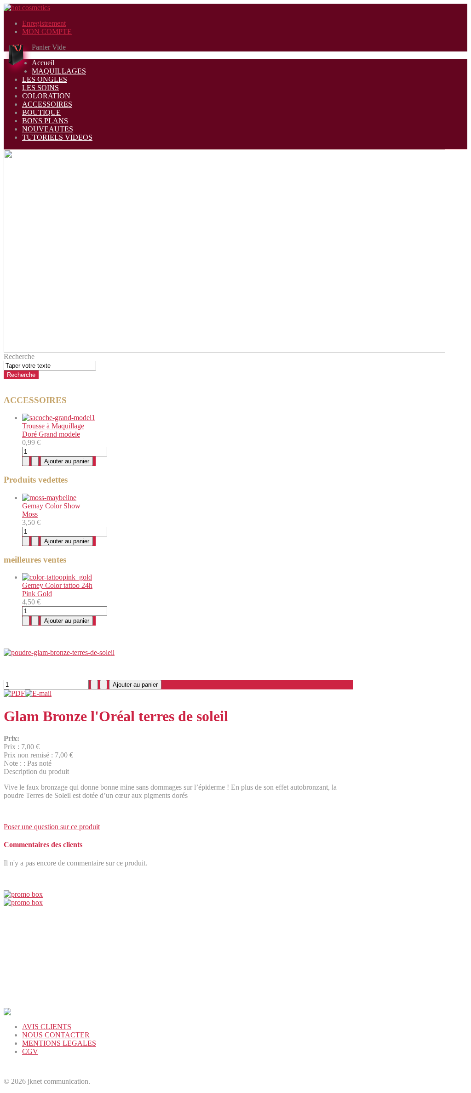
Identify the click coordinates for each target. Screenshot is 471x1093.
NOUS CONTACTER (56, 1035)
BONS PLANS (45, 121)
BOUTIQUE (41, 112)
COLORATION (46, 96)
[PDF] (14, 693)
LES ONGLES (44, 79)
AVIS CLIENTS (46, 1026)
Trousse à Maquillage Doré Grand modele (53, 430)
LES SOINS (40, 87)
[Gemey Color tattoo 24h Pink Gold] (57, 577)
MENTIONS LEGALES (59, 1043)
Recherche (19, 356)
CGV (30, 1051)
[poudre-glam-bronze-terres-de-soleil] (59, 652)
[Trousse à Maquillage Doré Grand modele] (58, 417)
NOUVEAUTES (47, 129)
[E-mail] (38, 693)
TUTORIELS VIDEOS (57, 137)
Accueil (43, 63)
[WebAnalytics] (22, 1067)
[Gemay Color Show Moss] (49, 497)
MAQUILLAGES (59, 71)
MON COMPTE (47, 31)
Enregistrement (44, 23)
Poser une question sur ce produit (52, 827)
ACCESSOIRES (47, 104)
